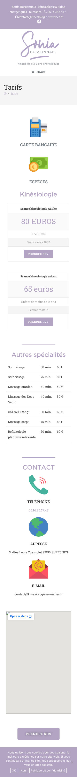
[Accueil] (5, 93)
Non (23, 770)
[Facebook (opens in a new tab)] (38, 22)
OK (14, 770)
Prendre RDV (38, 254)
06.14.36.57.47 (38, 510)
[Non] (72, 762)
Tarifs (14, 93)
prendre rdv (38, 321)
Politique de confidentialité (48, 770)
